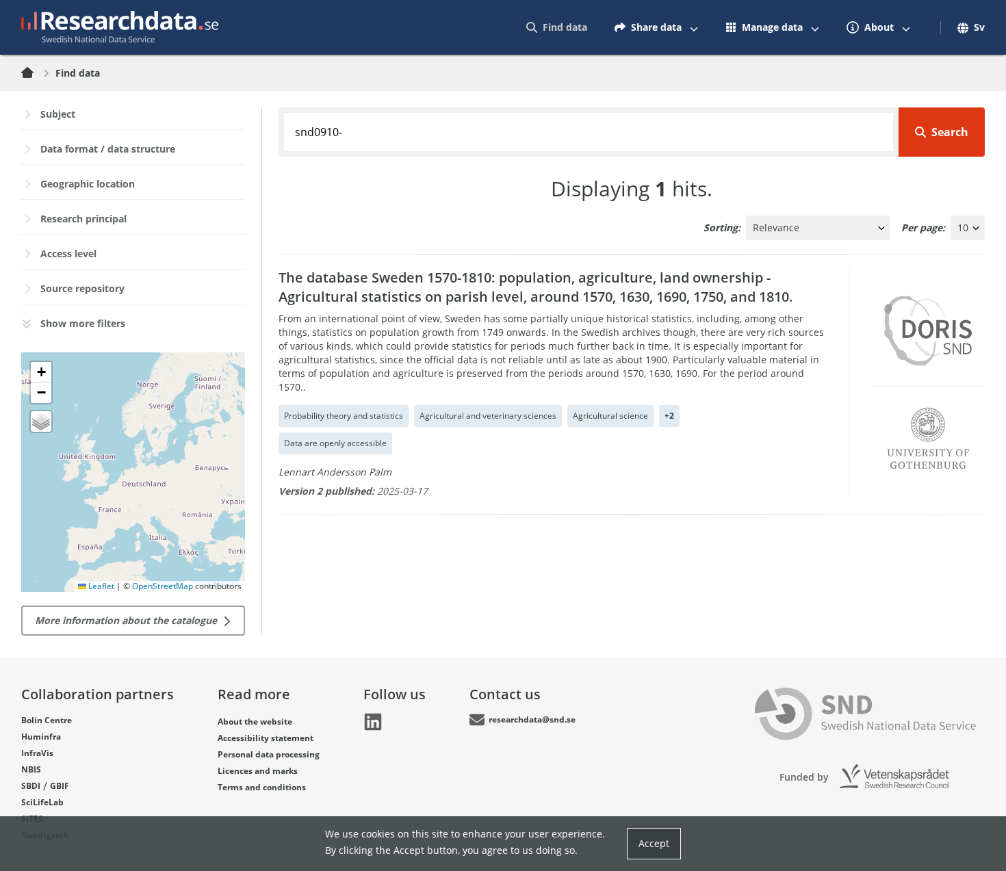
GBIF (59, 786)
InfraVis (37, 753)
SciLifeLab (42, 802)
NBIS (31, 769)
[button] (41, 372)
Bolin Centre (46, 720)
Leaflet (100, 586)
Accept (654, 843)
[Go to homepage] (119, 27)
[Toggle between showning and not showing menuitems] (694, 27)
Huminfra (41, 736)
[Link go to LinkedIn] (373, 721)
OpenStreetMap (162, 586)
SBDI (30, 786)
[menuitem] (557, 27)
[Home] (35, 73)
